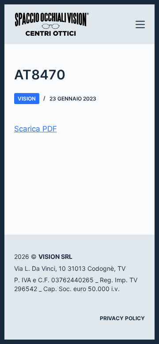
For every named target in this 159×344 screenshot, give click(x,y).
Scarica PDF (35, 128)
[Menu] (140, 24)
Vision (27, 98)
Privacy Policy (122, 318)
